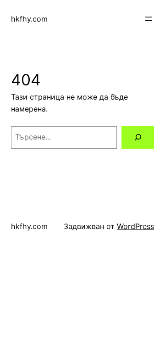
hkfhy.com (29, 18)
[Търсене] (137, 137)
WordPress (135, 226)
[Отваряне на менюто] (148, 18)
